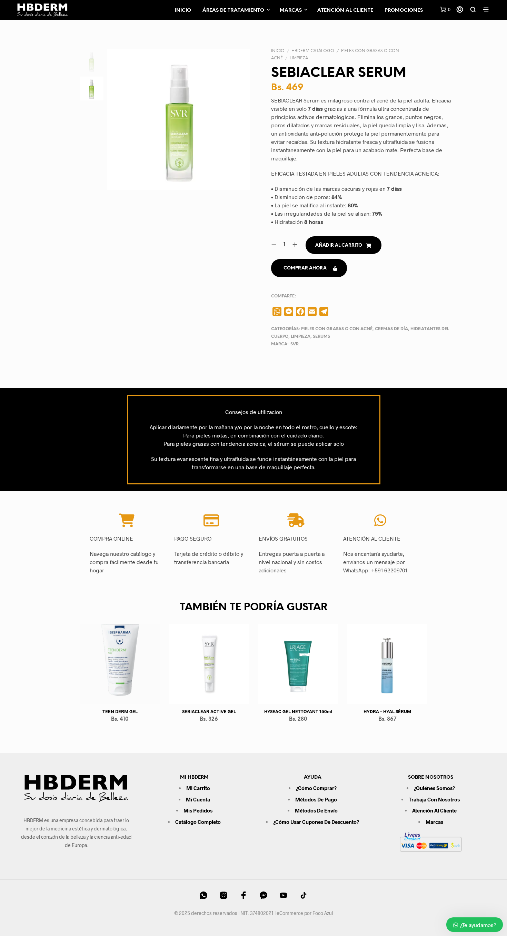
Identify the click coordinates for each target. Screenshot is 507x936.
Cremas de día (391, 329)
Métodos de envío (316, 810)
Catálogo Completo (198, 822)
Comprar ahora (305, 268)
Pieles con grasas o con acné (336, 329)
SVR (294, 344)
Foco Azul (322, 913)
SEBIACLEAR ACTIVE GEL (209, 711)
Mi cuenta (198, 799)
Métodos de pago (316, 799)
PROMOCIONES (404, 10)
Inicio (183, 10)
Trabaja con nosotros (434, 799)
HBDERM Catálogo (312, 51)
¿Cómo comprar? (316, 788)
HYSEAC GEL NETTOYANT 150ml (298, 711)
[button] (445, 9)
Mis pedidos (197, 810)
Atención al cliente (345, 10)
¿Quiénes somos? (434, 788)
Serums (321, 336)
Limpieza (299, 58)
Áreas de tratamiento (233, 10)
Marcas (291, 10)
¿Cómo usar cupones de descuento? (316, 822)
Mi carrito (198, 788)
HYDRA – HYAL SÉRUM (387, 711)
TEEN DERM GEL (120, 711)
